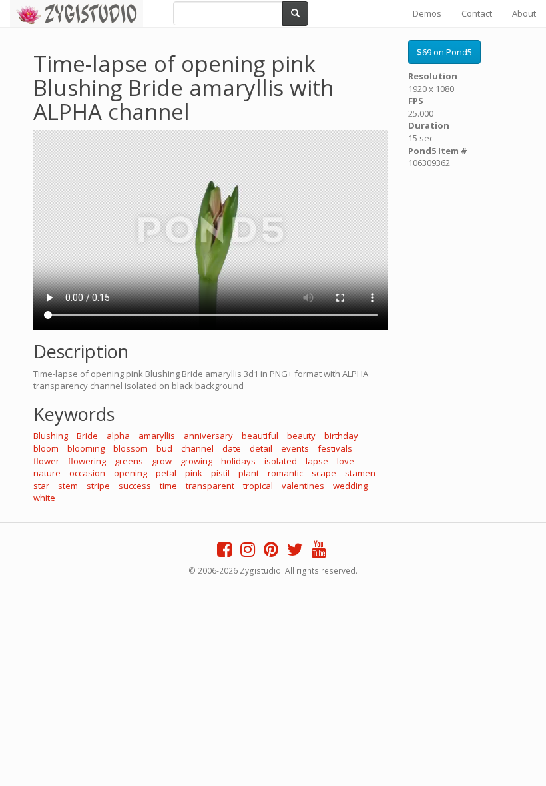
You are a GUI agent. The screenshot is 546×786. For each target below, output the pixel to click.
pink (193, 473)
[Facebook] (224, 552)
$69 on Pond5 (444, 52)
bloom (46, 448)
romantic (285, 473)
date (231, 448)
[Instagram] (247, 552)
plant (248, 473)
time (168, 486)
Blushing (50, 436)
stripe (98, 486)
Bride (87, 436)
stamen (360, 473)
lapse (317, 461)
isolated (280, 461)
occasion (87, 473)
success (135, 486)
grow (162, 461)
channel (197, 448)
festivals (335, 448)
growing (196, 461)
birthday (341, 436)
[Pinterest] (271, 552)
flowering (87, 461)
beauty (301, 436)
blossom (130, 448)
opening (130, 473)
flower (46, 461)
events (295, 448)
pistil (220, 473)
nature (47, 473)
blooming (86, 448)
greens (129, 461)
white (44, 498)
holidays (238, 461)
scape (324, 473)
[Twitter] (295, 552)
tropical (258, 486)
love (345, 461)
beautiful (260, 436)
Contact (476, 13)
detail (261, 448)
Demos (427, 13)
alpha (118, 436)
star (41, 486)
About (524, 13)
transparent (210, 486)
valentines (303, 486)
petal (166, 473)
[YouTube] (319, 552)
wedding (350, 486)
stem (68, 486)
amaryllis (156, 436)
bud (164, 448)
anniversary (208, 436)
